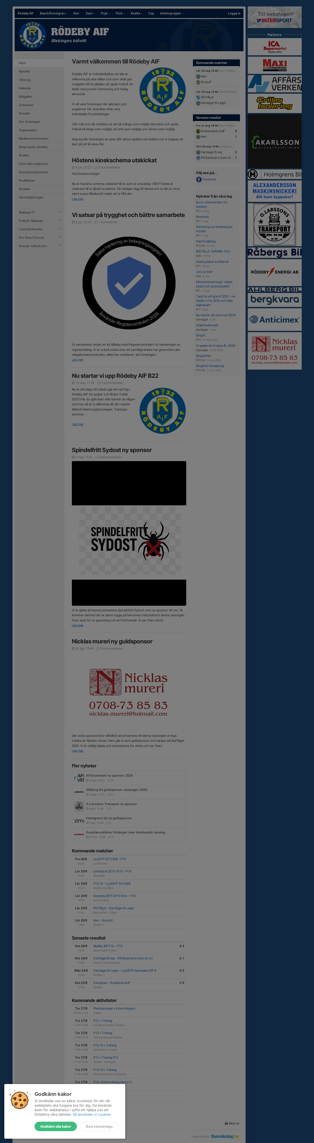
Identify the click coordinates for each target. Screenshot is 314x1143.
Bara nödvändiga (99, 1126)
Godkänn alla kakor (55, 1126)
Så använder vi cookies (92, 1114)
